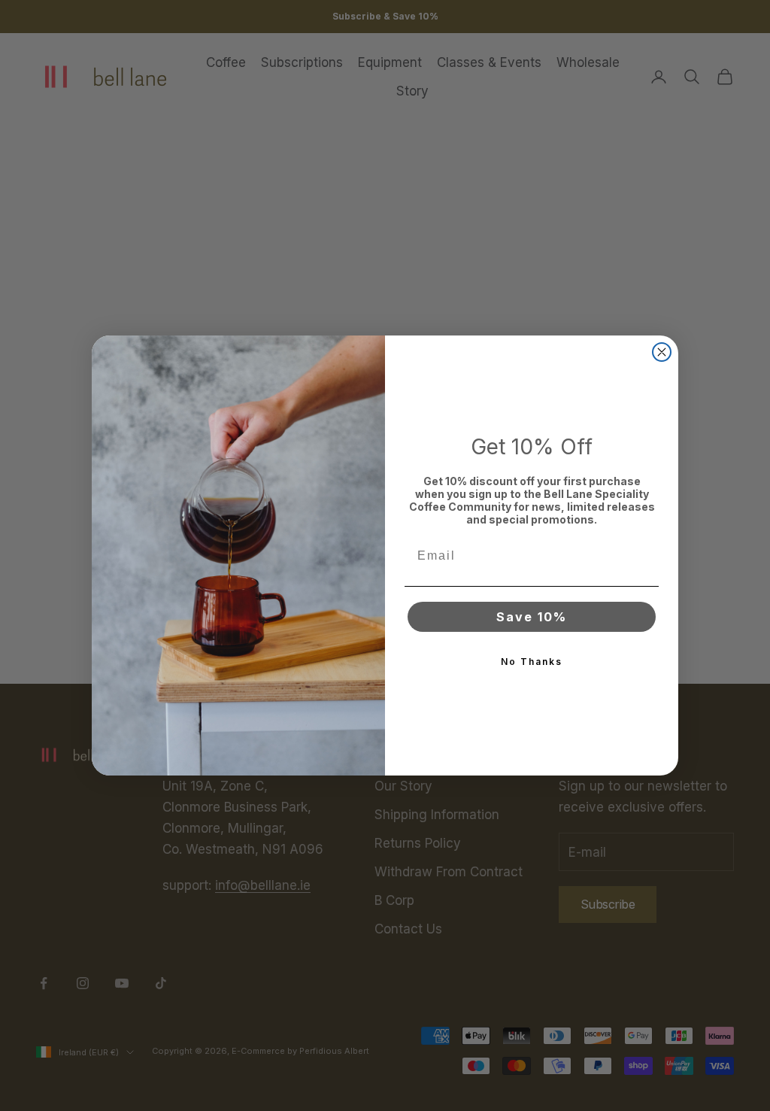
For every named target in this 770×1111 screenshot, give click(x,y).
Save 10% (531, 616)
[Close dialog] (662, 352)
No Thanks (531, 661)
